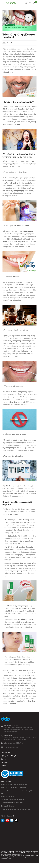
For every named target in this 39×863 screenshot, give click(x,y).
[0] (34, 3)
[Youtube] (7, 820)
